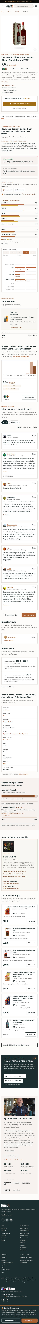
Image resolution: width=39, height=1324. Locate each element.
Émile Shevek (11, 454)
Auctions (3, 1235)
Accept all (29, 1320)
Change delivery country (19, 108)
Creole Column (7, 740)
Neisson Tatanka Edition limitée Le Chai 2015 (23, 1021)
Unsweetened (14, 734)
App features (5, 1265)
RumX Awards (5, 1238)
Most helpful (27, 427)
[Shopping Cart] (36, 6)
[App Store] (3, 1300)
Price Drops (23, 1250)
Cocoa (3, 229)
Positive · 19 (14, 422)
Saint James (7, 716)
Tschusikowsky (12, 525)
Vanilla (3, 208)
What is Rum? (24, 1228)
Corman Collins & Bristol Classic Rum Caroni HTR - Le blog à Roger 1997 (24, 974)
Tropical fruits (8, 234)
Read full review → (9, 640)
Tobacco (27, 281)
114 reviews (22, 957)
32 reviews (22, 913)
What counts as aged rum (12, 888)
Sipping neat (19, 190)
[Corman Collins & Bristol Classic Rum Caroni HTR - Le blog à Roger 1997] (7, 976)
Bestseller (4, 1230)
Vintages (22, 1245)
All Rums (4, 1228)
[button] (19, 33)
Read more (4, 81)
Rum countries (24, 1238)
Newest (35, 427)
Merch (3, 1240)
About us (4, 1257)
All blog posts (24, 1235)
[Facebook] (3, 1220)
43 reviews (22, 935)
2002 (4, 763)
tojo (8, 548)
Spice (3, 213)
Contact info (23, 1262)
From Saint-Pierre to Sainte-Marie (14, 874)
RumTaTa (10, 587)
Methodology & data (7, 1262)
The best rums (5, 1233)
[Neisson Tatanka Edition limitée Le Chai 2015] (7, 1023)
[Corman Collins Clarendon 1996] (7, 910)
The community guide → (29, 194)
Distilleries (23, 1240)
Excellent (12, 65)
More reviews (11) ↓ (11, 615)
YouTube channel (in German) (14, 1160)
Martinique (6, 710)
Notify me (32, 1034)
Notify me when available (21, 104)
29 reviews (22, 1027)
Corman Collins (8, 722)
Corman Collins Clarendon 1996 (24, 907)
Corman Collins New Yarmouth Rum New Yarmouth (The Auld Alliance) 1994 (23, 998)
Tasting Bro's (12, 637)
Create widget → (23, 774)
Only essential (11, 1320)
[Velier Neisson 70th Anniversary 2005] (7, 953)
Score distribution (32, 116)
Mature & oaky (7, 190)
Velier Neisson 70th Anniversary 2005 (24, 951)
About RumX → (11, 1156)
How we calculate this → (8, 687)
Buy (3, 116)
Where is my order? (26, 1257)
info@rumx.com (6, 1215)
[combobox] (24, 6)
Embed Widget (5, 1269)
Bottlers (22, 1242)
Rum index (23, 1247)
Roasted (7, 224)
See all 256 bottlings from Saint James (19, 1045)
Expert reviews (24, 1233)
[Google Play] (7, 1300)
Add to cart (31, 921)
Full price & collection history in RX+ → (13, 813)
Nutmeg (3, 218)
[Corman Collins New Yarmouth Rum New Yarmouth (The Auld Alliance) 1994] (7, 1000)
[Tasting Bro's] (5, 637)
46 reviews (22, 981)
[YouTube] (11, 1220)
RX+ (2, 1272)
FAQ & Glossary (24, 1230)
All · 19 (5, 422)
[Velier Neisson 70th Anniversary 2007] (7, 932)
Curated (19, 427)
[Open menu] (3, 6)
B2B (2, 1267)
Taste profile (9, 116)
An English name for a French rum (14, 871)
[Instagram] (7, 1220)
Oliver (9, 483)
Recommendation (20, 116)
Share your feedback (26, 1260)
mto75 (9, 569)
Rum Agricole (6, 54)
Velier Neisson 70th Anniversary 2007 (24, 929)
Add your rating (29, 397)
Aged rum (6, 734)
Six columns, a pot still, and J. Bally (15, 876)
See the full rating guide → (22, 356)
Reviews (3, 1260)
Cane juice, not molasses (11, 883)
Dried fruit (4, 203)
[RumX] (9, 6)
